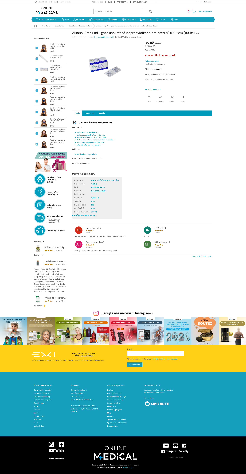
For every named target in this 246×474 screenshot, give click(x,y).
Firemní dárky (122, 2)
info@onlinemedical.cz (84, 399)
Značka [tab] (102, 113)
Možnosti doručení (152, 61)
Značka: (128, 37)
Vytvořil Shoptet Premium (176, 457)
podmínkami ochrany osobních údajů (164, 359)
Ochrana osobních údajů (116, 397)
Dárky (36, 413)
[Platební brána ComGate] (175, 448)
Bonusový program (114, 410)
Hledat (147, 11)
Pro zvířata (38, 419)
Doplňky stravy (40, 403)
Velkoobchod (97, 2)
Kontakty (110, 390)
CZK (198, 2)
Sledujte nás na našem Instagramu (127, 313)
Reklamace (111, 406)
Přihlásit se (134, 365)
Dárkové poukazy (140, 2)
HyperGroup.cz (128, 467)
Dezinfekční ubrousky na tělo (105, 180)
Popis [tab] (77, 113)
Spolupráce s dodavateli (116, 419)
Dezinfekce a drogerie (42, 400)
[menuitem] (46, 19)
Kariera (110, 416)
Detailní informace (152, 89)
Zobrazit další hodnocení (201, 256)
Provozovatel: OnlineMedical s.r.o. (84, 406)
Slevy (36, 423)
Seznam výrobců (113, 403)
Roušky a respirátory (42, 397)
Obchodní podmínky (115, 400)
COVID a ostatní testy (42, 393)
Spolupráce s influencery (117, 423)
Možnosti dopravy (114, 393)
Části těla (37, 410)
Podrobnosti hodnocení (103, 37)
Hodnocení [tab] (89, 113)
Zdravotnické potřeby (42, 390)
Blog (110, 2)
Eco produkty (39, 416)
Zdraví (36, 406)
